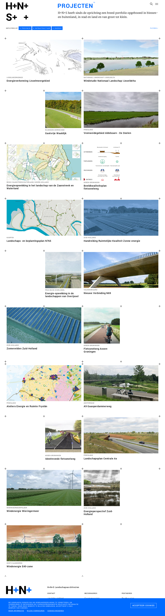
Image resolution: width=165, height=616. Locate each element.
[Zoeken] (151, 3)
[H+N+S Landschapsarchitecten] (18, 596)
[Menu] (156, 3)
